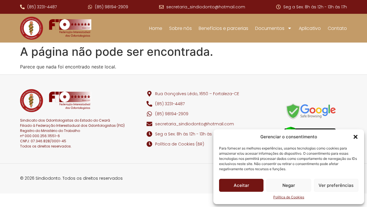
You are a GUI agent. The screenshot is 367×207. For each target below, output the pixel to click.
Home (155, 28)
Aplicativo (310, 28)
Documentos (269, 28)
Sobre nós (180, 28)
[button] (355, 137)
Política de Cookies (288, 197)
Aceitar (241, 185)
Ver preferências (336, 185)
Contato (337, 28)
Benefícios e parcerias (223, 28)
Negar (288, 185)
